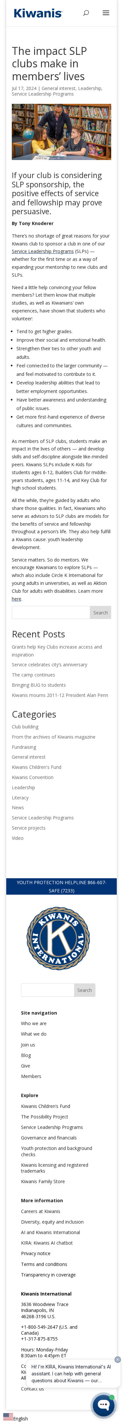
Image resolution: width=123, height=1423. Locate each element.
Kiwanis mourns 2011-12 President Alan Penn (60, 695)
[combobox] (15, 1418)
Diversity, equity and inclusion (52, 1222)
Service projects (29, 828)
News (18, 807)
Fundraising (24, 747)
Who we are (34, 1023)
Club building (25, 726)
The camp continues (33, 675)
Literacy (20, 797)
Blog (26, 1055)
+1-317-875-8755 (39, 1339)
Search (100, 612)
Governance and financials (49, 1138)
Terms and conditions (44, 1264)
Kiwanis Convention (32, 777)
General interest (58, 88)
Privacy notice (36, 1253)
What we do (34, 1034)
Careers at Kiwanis (40, 1211)
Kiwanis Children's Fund (36, 767)
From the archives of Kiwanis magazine (53, 737)
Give (25, 1066)
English (20, 1418)
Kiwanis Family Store (43, 1181)
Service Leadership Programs (43, 94)
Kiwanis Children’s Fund (45, 1106)
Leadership (89, 88)
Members (31, 1076)
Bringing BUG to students (39, 685)
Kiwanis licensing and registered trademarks (54, 1168)
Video (18, 838)
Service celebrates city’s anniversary (49, 664)
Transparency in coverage (48, 1275)
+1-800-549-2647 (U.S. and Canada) (49, 1330)
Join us (28, 1045)
